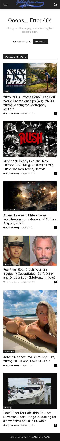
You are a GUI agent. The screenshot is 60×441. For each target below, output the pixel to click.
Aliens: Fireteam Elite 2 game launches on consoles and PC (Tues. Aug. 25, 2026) (30, 219)
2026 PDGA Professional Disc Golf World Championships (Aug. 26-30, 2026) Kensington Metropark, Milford (29, 103)
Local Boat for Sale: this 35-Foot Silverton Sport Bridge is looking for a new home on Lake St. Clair (29, 417)
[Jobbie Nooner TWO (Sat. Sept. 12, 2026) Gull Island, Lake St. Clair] (30, 321)
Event (6, 92)
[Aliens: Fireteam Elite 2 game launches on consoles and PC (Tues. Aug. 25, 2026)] (30, 196)
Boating (7, 264)
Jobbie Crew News (11, 210)
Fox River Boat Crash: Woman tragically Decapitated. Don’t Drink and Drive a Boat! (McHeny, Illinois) (29, 273)
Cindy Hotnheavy (11, 113)
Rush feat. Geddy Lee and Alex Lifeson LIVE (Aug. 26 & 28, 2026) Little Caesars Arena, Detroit (28, 165)
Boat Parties (9, 352)
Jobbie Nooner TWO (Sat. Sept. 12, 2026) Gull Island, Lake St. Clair (29, 359)
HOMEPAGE (40, 42)
